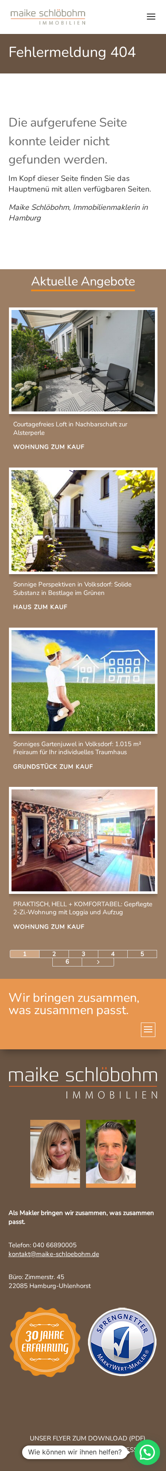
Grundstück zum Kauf (53, 767)
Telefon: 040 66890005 (43, 1245)
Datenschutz (51, 1450)
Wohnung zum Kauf (49, 447)
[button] (147, 1452)
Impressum (129, 1450)
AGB (92, 1450)
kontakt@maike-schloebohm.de (54, 1254)
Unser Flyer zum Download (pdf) (88, 1438)
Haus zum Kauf (40, 607)
